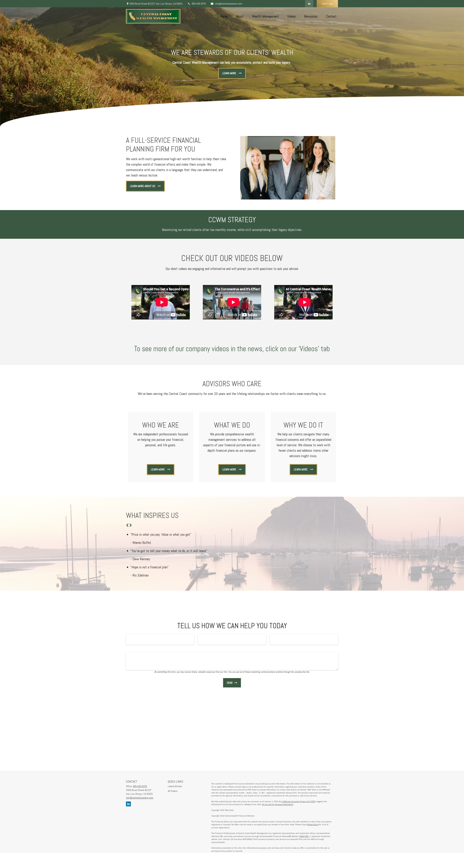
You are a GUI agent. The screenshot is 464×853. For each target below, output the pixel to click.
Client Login (327, 3)
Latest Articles (175, 786)
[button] (224, 16)
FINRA (301, 836)
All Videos (173, 791)
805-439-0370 (199, 3)
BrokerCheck (312, 824)
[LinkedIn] (309, 3)
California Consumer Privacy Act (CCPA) (299, 801)
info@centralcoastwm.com (228, 3)
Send (230, 683)
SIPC (307, 836)
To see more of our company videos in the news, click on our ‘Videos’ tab (232, 348)
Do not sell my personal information (277, 804)
